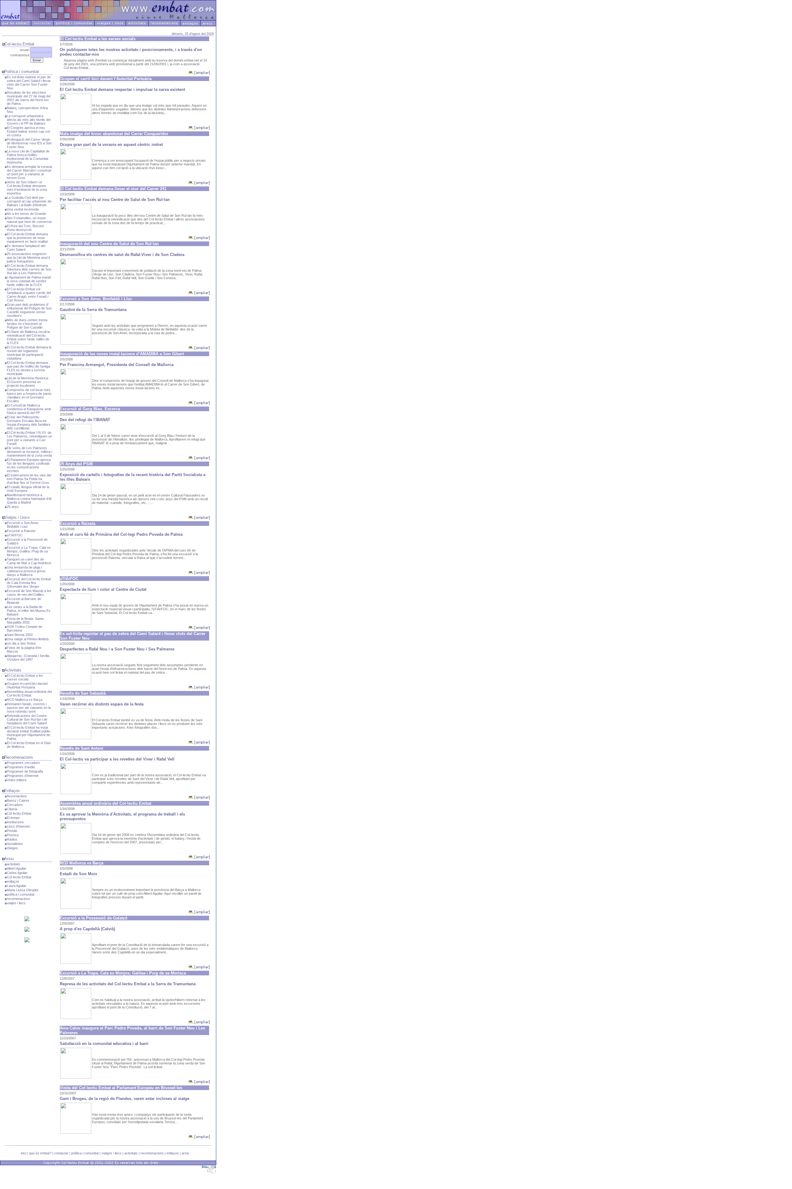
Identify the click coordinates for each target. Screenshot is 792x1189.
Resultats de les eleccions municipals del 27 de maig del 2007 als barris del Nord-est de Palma (28, 98)
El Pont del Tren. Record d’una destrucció (25, 228)
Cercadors (15, 805)
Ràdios (12, 839)
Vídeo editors (17, 780)
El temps (13, 818)
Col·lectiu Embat (19, 813)
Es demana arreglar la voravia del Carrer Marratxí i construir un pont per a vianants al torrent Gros (29, 172)
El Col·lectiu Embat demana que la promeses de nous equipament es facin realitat (27, 237)
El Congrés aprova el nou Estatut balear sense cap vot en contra (28, 131)
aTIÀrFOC (15, 535)
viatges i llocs (111, 1153)
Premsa (13, 835)
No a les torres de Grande (26, 213)
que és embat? (40, 1153)
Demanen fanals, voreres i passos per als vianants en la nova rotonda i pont (29, 707)
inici (23, 1153)
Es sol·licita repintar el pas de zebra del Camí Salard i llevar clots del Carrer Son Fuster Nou (29, 82)
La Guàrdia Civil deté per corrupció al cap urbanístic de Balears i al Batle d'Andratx (29, 201)
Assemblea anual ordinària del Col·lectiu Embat (29, 693)
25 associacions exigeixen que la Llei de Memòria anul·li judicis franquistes (28, 257)
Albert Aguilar (16, 868)
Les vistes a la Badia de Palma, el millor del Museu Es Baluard (28, 610)
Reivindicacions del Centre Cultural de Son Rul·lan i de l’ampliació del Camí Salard (27, 719)
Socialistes (15, 844)
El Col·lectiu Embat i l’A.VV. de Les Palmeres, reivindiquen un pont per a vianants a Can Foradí (29, 438)
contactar (61, 1153)
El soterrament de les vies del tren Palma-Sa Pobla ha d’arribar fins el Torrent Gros (29, 478)
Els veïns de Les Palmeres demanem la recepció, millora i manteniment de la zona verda (29, 451)
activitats (13, 864)
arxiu (185, 1153)
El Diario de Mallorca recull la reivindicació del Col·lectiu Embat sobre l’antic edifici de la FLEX (28, 337)
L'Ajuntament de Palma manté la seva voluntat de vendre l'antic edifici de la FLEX (29, 281)
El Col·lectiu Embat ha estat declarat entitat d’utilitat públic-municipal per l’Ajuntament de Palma (29, 733)
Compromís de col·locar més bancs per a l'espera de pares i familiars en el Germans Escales (29, 395)
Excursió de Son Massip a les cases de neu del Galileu (29, 592)
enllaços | (174, 1153)
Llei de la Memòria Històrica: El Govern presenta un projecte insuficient (28, 381)
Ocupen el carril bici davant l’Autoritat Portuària (27, 685)
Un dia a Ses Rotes (21, 643)
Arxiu (9, 858)
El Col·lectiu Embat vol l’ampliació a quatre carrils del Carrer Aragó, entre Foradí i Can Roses (29, 294)
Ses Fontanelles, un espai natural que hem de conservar (29, 220)
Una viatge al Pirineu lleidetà (28, 639)
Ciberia (12, 809)
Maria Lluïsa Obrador (23, 890)
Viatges (12, 848)
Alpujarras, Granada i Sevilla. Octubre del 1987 (28, 657)
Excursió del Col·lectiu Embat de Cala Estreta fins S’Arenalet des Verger (29, 582)
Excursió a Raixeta (21, 531)
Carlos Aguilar (17, 873)
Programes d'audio (21, 767)
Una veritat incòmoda (23, 209)
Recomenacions (18, 757)
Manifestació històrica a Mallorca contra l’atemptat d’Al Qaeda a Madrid (29, 498)
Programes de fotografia (25, 771)
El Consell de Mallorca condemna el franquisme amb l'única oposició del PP (29, 409)
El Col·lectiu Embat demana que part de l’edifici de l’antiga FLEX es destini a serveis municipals (28, 368)
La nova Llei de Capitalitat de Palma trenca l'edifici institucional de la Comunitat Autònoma (28, 156)
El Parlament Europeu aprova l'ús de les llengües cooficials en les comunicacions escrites (29, 465)
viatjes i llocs (16, 903)
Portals (12, 831)
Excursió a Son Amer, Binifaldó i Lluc (23, 524)
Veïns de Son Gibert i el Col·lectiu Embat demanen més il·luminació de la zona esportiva (27, 187)
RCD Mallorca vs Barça (24, 699)
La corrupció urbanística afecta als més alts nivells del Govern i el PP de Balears (28, 119)
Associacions (17, 796)
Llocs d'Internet (18, 826)
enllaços (13, 881)
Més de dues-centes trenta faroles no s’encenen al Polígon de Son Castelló (27, 323)
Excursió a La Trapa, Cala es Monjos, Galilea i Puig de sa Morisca (29, 551)
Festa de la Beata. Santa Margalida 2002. (25, 620)
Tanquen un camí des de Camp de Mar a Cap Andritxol (29, 561)
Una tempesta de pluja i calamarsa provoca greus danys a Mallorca (26, 571)
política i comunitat (20, 894)
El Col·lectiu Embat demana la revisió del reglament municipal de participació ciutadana (29, 352)
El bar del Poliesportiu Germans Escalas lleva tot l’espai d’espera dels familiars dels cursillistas (28, 422)
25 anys (13, 507)
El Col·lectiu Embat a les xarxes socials (25, 677)
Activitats (12, 670)
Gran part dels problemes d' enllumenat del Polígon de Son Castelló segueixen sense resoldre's (29, 310)
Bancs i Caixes (18, 800)
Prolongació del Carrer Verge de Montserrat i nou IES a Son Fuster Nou (29, 143)
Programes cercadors (23, 763)
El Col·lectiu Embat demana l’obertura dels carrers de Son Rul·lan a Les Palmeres (29, 269)
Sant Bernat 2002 (20, 635)
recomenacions (18, 899)
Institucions (15, 822)
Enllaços (12, 790)
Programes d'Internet (22, 776)
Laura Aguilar (16, 886)
